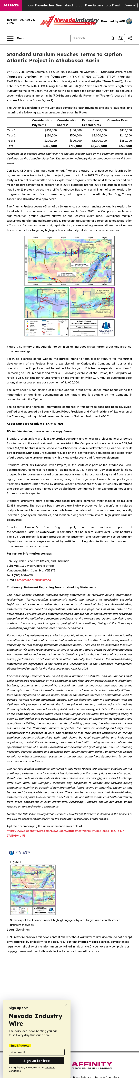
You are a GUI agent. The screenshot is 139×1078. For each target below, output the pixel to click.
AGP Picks (11, 5)
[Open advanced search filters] (120, 38)
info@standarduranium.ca (33, 580)
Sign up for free (37, 1061)
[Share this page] (129, 38)
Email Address (20, 1045)
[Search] (112, 38)
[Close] (66, 1004)
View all (130, 5)
